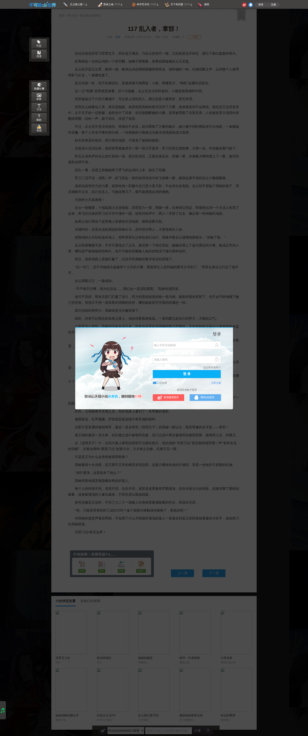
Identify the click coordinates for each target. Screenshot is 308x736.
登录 (260, 4)
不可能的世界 (42, 4)
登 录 (187, 374)
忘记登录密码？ (212, 367)
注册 (273, 4)
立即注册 (216, 383)
